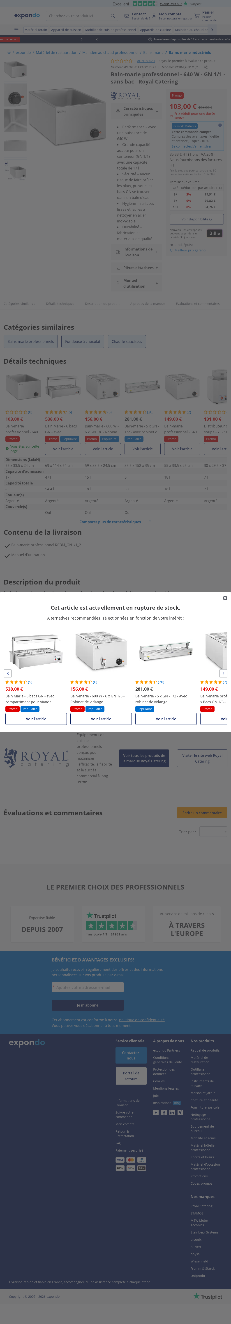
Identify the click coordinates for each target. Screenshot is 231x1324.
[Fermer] (225, 598)
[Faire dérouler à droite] (223, 673)
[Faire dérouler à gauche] (8, 673)
